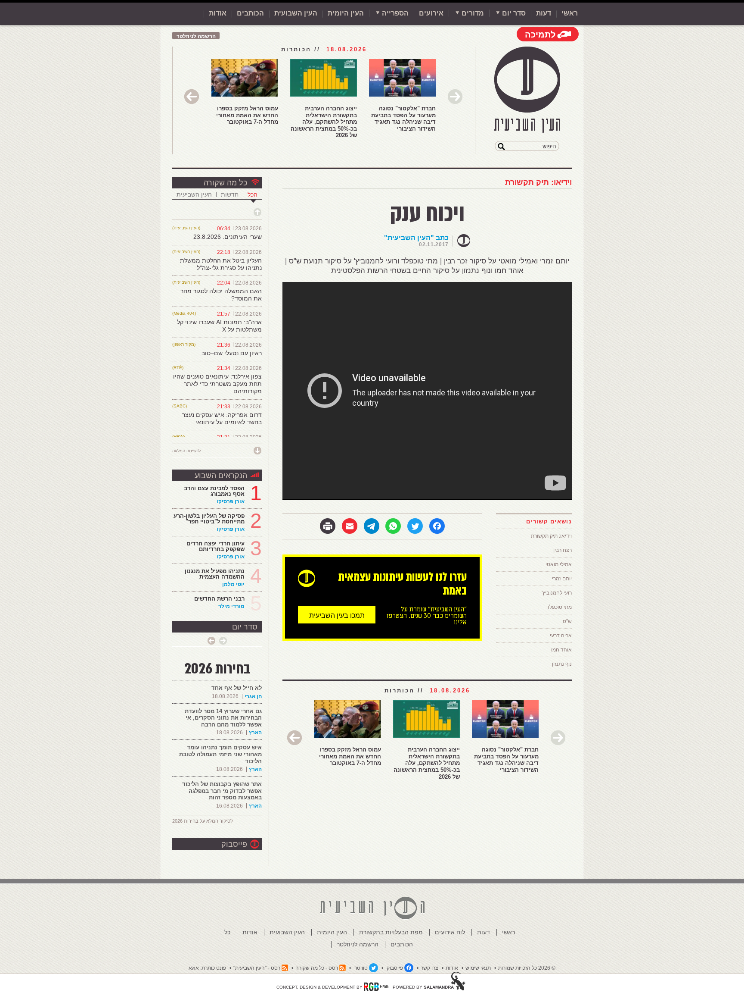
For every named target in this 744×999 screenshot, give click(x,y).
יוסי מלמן (233, 584)
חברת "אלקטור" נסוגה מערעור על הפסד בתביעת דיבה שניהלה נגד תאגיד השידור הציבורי (403, 118)
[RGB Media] (376, 986)
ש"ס (567, 621)
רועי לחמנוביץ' (557, 593)
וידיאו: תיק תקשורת (538, 182)
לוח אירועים (450, 932)
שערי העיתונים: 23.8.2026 (227, 236)
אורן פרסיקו (231, 501)
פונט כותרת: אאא (207, 968)
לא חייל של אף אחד (236, 688)
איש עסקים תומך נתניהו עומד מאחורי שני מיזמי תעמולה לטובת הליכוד (220, 754)
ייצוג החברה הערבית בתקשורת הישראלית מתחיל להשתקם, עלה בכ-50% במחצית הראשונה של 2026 (324, 121)
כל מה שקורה (225, 183)
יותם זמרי (562, 579)
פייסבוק (234, 844)
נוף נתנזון (562, 664)
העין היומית (346, 13)
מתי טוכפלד (559, 607)
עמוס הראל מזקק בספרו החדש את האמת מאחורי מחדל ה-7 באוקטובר (247, 115)
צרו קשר (429, 968)
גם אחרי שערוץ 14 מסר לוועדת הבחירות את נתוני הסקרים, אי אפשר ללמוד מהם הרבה (223, 718)
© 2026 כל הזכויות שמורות (526, 968)
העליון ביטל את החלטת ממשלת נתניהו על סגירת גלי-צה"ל (221, 264)
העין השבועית (295, 13)
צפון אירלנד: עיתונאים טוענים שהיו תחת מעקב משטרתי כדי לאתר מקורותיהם (217, 384)
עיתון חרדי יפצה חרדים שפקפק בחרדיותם (215, 546)
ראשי (569, 13)
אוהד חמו (561, 650)
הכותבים (250, 13)
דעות (543, 13)
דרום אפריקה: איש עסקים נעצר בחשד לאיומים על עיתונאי (222, 418)
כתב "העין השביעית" (416, 237)
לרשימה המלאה (186, 450)
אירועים (431, 13)
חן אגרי (253, 696)
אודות (217, 13)
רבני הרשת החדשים (218, 598)
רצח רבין (562, 550)
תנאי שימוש (478, 968)
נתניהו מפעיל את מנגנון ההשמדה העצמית (215, 574)
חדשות (230, 194)
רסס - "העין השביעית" (256, 968)
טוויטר (361, 968)
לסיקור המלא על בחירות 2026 (202, 821)
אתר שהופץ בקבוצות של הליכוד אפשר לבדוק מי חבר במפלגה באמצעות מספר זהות (222, 791)
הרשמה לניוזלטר (196, 36)
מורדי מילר (231, 606)
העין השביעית (194, 194)
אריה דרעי (561, 636)
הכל (252, 194)
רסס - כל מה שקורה (316, 968)
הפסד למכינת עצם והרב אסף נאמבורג (214, 491)
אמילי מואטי (559, 564)
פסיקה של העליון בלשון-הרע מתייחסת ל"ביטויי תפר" (209, 519)
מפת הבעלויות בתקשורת (391, 932)
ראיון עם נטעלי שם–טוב (232, 353)
